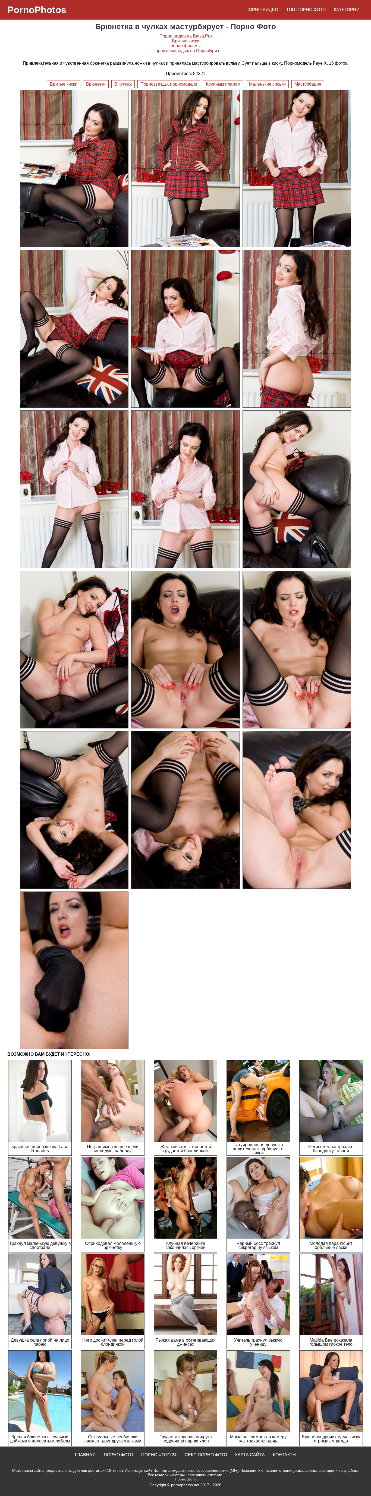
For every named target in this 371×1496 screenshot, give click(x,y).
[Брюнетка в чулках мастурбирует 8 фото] (185, 489)
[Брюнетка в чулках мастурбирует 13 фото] (74, 810)
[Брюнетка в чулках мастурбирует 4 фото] (74, 328)
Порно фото (118, 1455)
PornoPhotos (36, 9)
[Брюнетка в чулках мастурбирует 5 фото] (185, 328)
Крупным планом (223, 84)
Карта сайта (250, 1455)
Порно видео (262, 9)
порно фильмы (186, 45)
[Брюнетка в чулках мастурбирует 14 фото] (185, 810)
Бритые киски (185, 41)
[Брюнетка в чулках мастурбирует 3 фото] (297, 168)
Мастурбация (307, 84)
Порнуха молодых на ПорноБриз (185, 50)
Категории (347, 9)
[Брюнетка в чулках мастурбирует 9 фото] (297, 489)
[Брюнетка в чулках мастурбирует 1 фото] (74, 168)
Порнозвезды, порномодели (168, 84)
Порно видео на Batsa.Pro (185, 36)
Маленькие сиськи (267, 84)
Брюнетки (96, 84)
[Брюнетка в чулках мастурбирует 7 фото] (74, 489)
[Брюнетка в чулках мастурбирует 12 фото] (297, 649)
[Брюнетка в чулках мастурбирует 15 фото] (297, 810)
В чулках (123, 84)
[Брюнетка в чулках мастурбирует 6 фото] (297, 328)
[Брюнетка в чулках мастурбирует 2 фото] (185, 168)
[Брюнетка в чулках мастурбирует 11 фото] (185, 649)
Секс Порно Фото (206, 1455)
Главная (85, 1455)
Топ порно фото (306, 9)
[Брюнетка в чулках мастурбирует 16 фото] (74, 970)
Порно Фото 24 (159, 1455)
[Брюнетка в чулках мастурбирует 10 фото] (74, 649)
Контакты (284, 1455)
